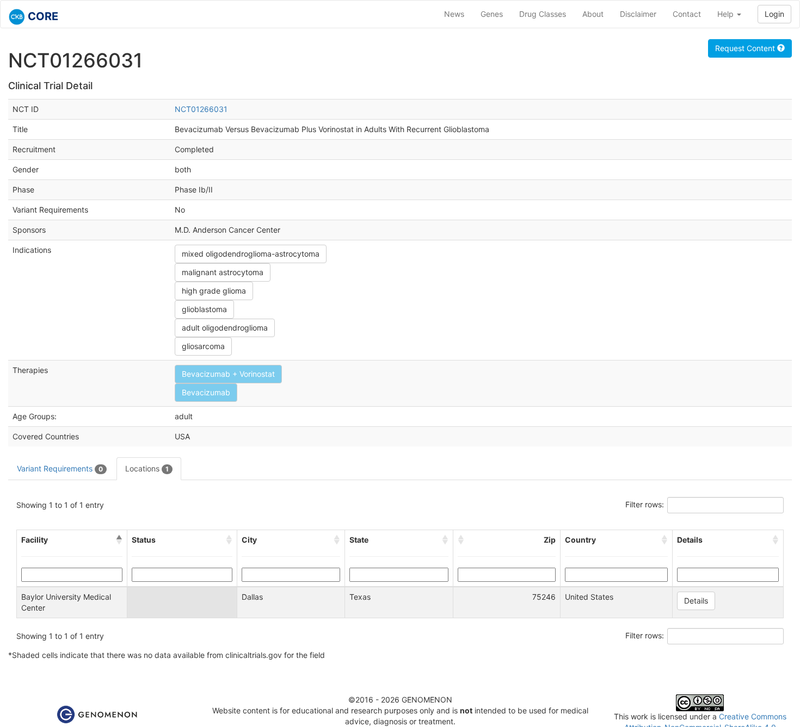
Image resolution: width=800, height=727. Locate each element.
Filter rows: (644, 504)
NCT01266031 (201, 109)
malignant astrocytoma (222, 272)
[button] (119, 540)
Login (774, 13)
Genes (492, 13)
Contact (687, 13)
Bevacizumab (206, 392)
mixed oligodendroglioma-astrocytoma (250, 253)
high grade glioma (214, 290)
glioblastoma (204, 309)
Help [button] (726, 13)
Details (696, 600)
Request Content (746, 48)
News (454, 13)
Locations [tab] (147, 468)
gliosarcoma (203, 346)
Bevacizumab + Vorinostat (228, 373)
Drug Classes (542, 13)
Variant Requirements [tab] (60, 468)
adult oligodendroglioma (225, 327)
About (593, 13)
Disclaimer (638, 13)
